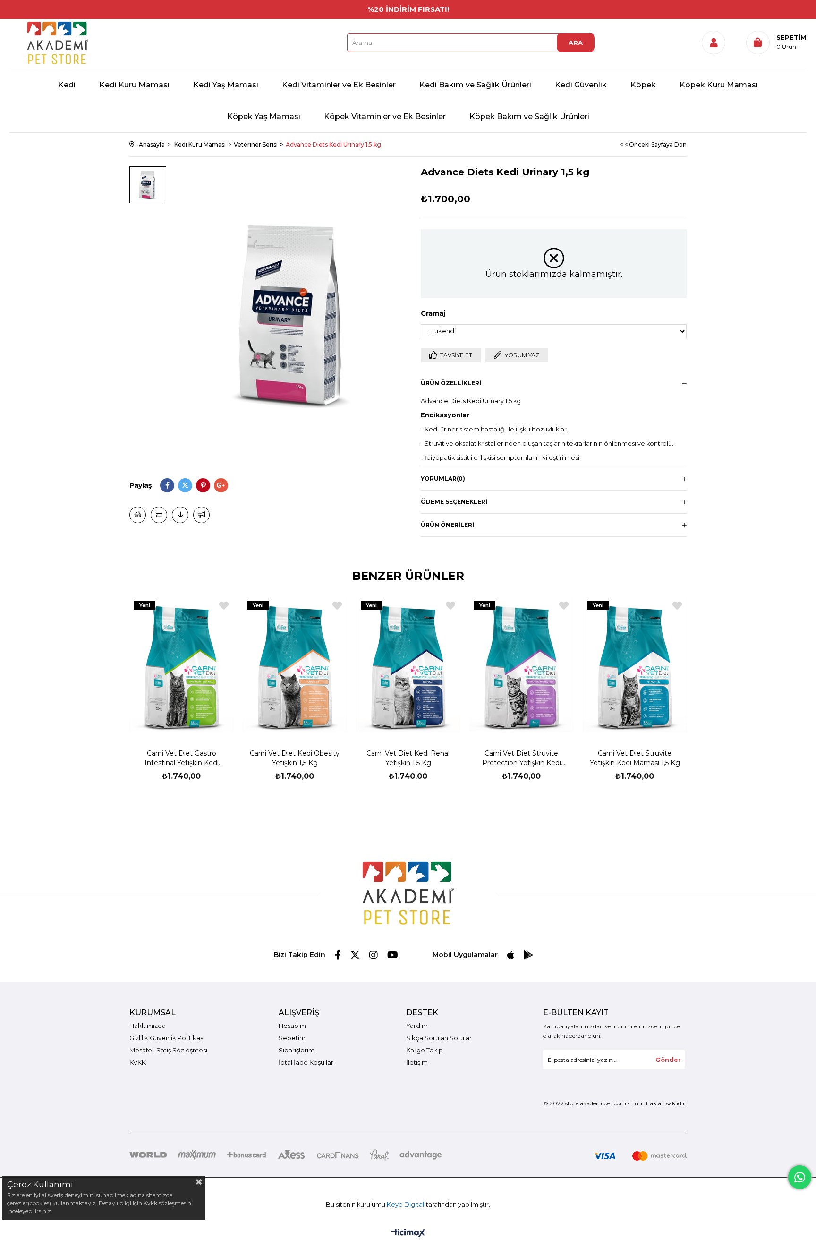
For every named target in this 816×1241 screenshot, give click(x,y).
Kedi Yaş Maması (225, 84)
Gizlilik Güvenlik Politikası (166, 1038)
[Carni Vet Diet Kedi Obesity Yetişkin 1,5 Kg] (295, 664)
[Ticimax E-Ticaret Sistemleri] (408, 1234)
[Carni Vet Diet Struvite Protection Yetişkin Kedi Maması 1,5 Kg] (521, 664)
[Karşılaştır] (159, 515)
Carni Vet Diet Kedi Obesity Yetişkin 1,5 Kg (295, 758)
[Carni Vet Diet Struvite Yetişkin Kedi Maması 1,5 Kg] (635, 664)
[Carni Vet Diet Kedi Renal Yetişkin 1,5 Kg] (408, 664)
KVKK (137, 1062)
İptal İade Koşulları (307, 1062)
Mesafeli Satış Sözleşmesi (168, 1050)
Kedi (67, 84)
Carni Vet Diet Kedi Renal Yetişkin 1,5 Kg (408, 758)
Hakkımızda (147, 1025)
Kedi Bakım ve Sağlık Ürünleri (475, 84)
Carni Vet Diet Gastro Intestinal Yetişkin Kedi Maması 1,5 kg (181, 758)
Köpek (643, 84)
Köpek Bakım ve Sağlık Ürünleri (529, 116)
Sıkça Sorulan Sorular (439, 1038)
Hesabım (292, 1025)
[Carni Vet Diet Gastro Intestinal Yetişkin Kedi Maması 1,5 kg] (181, 664)
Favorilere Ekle (224, 606)
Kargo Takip (424, 1050)
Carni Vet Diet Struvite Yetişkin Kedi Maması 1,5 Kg (635, 758)
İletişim (417, 1062)
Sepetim (292, 1038)
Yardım (417, 1025)
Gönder (668, 1059)
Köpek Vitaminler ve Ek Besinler (385, 116)
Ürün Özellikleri (451, 383)
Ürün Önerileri (447, 524)
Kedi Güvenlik (581, 84)
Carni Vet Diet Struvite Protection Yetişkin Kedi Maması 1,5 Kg (521, 758)
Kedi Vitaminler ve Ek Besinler (339, 84)
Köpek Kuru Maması (719, 84)
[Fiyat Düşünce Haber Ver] (180, 515)
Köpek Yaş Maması (263, 116)
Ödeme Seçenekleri (454, 501)
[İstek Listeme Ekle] (137, 515)
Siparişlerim (296, 1050)
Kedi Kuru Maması (134, 84)
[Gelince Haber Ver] (201, 515)
